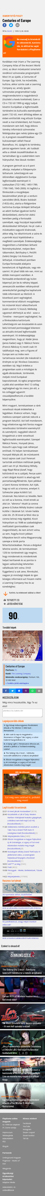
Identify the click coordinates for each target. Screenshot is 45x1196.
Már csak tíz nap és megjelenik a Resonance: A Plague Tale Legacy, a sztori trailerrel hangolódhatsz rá (21, 737)
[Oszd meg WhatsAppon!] (32, 691)
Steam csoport (29, 1132)
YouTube (26, 1126)
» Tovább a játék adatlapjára (17, 683)
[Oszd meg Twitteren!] (11, 25)
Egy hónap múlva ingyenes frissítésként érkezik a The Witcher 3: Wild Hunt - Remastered (21, 728)
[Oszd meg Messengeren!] (19, 691)
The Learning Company (21, 673)
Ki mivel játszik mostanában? (19, 811)
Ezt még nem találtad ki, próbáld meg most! (22, 799)
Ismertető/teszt (12, 15)
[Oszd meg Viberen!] (25, 691)
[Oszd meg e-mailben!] (17, 25)
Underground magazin (11, 1157)
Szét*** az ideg (14, 864)
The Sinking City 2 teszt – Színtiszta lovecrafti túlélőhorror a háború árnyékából (21, 754)
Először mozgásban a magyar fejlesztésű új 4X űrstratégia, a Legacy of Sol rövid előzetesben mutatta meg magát (21, 762)
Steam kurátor (28, 1135)
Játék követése (14, 603)
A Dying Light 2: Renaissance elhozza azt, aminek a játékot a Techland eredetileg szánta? (22, 746)
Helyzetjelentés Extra (16, 836)
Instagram (27, 1129)
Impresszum (7, 1132)
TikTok (25, 1138)
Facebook (27, 1123)
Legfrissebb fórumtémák (14, 807)
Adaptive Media (8, 1182)
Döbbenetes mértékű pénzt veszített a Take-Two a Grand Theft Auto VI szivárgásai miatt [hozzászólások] (23, 830)
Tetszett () (12, 600)
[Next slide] (39, 645)
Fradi (10, 867)
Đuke (9, 31)
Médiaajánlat (7, 1135)
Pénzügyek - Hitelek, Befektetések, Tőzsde (25, 870)
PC (16, 670)
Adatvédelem (7, 1138)
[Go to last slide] (6, 645)
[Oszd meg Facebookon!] (5, 25)
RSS (4, 1141)
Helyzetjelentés (14, 876)
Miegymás (6, 1168)
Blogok (5, 1146)
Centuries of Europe (15, 666)
